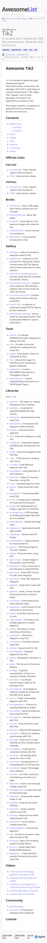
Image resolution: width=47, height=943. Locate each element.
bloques (13, 430)
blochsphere (15, 423)
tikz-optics (14, 733)
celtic (12, 458)
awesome (6, 50)
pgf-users (14, 910)
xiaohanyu (10, 54)
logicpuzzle (15, 528)
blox (11, 436)
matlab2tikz (15, 369)
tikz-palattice (15, 749)
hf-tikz (12, 499)
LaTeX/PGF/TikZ (17, 230)
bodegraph (15, 442)
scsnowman (15, 641)
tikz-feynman (16, 717)
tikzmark (14, 774)
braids (12, 452)
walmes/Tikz (15, 258)
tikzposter (14, 809)
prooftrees (15, 600)
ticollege (13, 670)
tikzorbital (14, 783)
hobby (12, 506)
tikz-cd (13, 698)
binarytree (14, 417)
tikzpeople (14, 796)
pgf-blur (13, 547)
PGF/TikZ (17, 127)
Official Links (15, 124)
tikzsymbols (15, 821)
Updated (11, 57)
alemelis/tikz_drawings (20, 313)
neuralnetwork (16, 540)
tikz (35, 50)
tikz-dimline (15, 711)
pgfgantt (14, 585)
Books (12, 134)
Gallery (13, 137)
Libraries (14, 144)
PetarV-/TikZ (15, 304)
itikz (11, 360)
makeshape (15, 534)
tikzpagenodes (16, 790)
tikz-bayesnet (16, 689)
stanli (12, 664)
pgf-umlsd (14, 578)
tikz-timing (14, 761)
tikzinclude (15, 768)
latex (25, 50)
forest (12, 483)
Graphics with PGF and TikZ (22, 894)
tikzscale (13, 815)
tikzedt (13, 335)
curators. (34, 18)
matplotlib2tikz (16, 378)
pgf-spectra (15, 566)
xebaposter (15, 853)
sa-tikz (13, 629)
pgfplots (13, 591)
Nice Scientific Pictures (20, 283)
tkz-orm (13, 847)
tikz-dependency (17, 704)
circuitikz (14, 464)
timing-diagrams (17, 828)
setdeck (13, 648)
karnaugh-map (16, 512)
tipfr (12, 834)
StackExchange (16, 906)
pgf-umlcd (14, 572)
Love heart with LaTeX (19, 295)
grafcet (13, 487)
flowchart (14, 477)
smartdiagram (16, 651)
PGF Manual (15, 205)
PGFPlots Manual (17, 215)
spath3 (13, 657)
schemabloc (15, 635)
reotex (13, 613)
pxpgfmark (15, 607)
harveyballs (15, 493)
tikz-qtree (14, 755)
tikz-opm (14, 730)
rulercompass (16, 619)
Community (15, 148)
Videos (13, 151)
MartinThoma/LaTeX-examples (23, 273)
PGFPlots (17, 131)
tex (31, 50)
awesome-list (16, 50)
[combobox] (23, 14)
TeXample (14, 252)
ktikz (12, 344)
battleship (14, 408)
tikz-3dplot (14, 679)
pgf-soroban (15, 559)
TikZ (8, 80)
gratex (13, 353)
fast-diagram (15, 471)
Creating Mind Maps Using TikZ (24, 890)
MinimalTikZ (15, 237)
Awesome (19, 9)
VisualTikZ (14, 221)
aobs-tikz (14, 401)
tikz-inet (13, 723)
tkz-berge (14, 840)
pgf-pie (13, 553)
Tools (12, 141)
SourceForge (15, 169)
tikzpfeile (14, 802)
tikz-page (14, 739)
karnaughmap (16, 521)
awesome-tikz (22, 55)
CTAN (12, 176)
